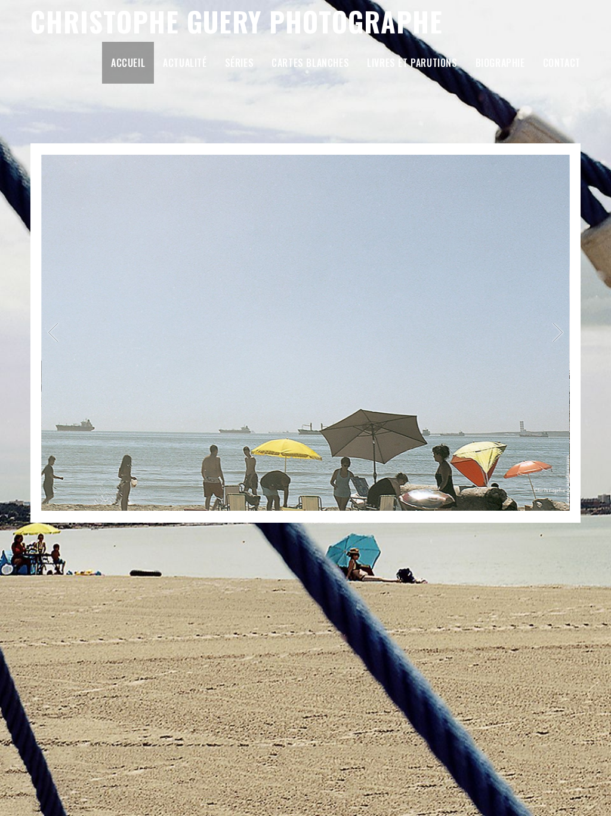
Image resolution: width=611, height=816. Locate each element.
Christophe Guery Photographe (236, 21)
